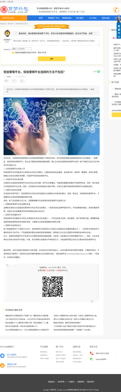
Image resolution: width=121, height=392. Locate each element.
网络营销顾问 (77, 358)
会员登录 (3, 2)
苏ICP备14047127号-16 (87, 390)
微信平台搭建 (44, 358)
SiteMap (96, 390)
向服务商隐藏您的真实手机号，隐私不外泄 (30, 52)
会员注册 (10, 2)
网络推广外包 (53, 18)
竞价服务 (80, 18)
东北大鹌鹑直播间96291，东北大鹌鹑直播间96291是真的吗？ (27, 330)
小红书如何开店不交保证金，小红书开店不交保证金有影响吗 (27, 319)
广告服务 (71, 382)
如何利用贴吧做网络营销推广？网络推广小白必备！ (73, 330)
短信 (21, 81)
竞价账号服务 (77, 362)
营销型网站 (66, 18)
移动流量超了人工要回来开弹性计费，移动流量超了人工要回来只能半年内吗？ (34, 323)
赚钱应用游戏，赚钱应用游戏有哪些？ (68, 323)
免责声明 (61, 382)
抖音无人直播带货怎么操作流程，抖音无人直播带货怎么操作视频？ (78, 316)
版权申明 (90, 382)
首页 (41, 18)
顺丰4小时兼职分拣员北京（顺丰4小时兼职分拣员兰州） (74, 319)
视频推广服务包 (61, 355)
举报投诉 (51, 382)
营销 (6, 81)
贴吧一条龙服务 (61, 358)
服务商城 (106, 18)
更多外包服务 (60, 362)
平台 (14, 81)
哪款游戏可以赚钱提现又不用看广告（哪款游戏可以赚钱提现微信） (30, 316)
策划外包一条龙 (78, 355)
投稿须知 (80, 382)
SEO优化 (93, 18)
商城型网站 (43, 355)
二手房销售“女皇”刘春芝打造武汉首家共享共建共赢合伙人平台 (77, 326)
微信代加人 (59, 352)
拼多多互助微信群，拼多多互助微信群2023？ (21, 326)
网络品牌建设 (77, 352)
